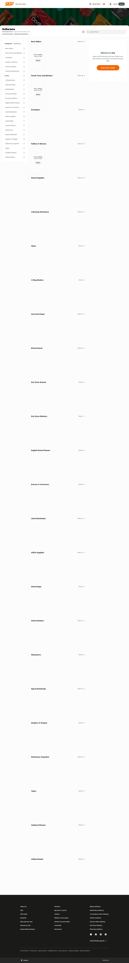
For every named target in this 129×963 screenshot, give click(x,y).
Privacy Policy (33, 950)
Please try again (38, 56)
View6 (81, 110)
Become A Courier (60, 910)
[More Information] (83, 31)
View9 (81, 484)
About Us (23, 907)
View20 (80, 41)
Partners (57, 907)
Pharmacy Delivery (96, 929)
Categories (8, 44)
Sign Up (121, 4)
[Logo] (10, 4)
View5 (81, 382)
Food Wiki (57, 925)
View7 (81, 246)
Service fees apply (7, 34)
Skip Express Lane (26, 922)
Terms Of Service (24, 950)
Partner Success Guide (62, 922)
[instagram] (101, 935)
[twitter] (91, 935)
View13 (80, 348)
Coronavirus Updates (73, 950)
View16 (80, 178)
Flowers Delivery (95, 918)
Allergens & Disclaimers (21, 34)
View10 (80, 757)
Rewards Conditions (85, 950)
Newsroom (58, 929)
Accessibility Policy (52, 950)
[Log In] (110, 4)
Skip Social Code (42, 950)
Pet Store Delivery (96, 925)
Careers (57, 914)
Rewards (23, 918)
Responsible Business (27, 929)
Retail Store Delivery (97, 910)
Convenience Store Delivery (99, 914)
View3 (81, 587)
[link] (15, 48)
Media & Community (61, 918)
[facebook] (96, 935)
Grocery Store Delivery (97, 922)
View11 (80, 621)
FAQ (21, 910)
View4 (81, 280)
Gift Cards (23, 914)
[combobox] (107, 32)
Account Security (62, 950)
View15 (80, 212)
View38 (80, 76)
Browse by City (25, 925)
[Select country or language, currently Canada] (104, 4)
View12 (80, 314)
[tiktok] (106, 935)
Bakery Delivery (95, 907)
